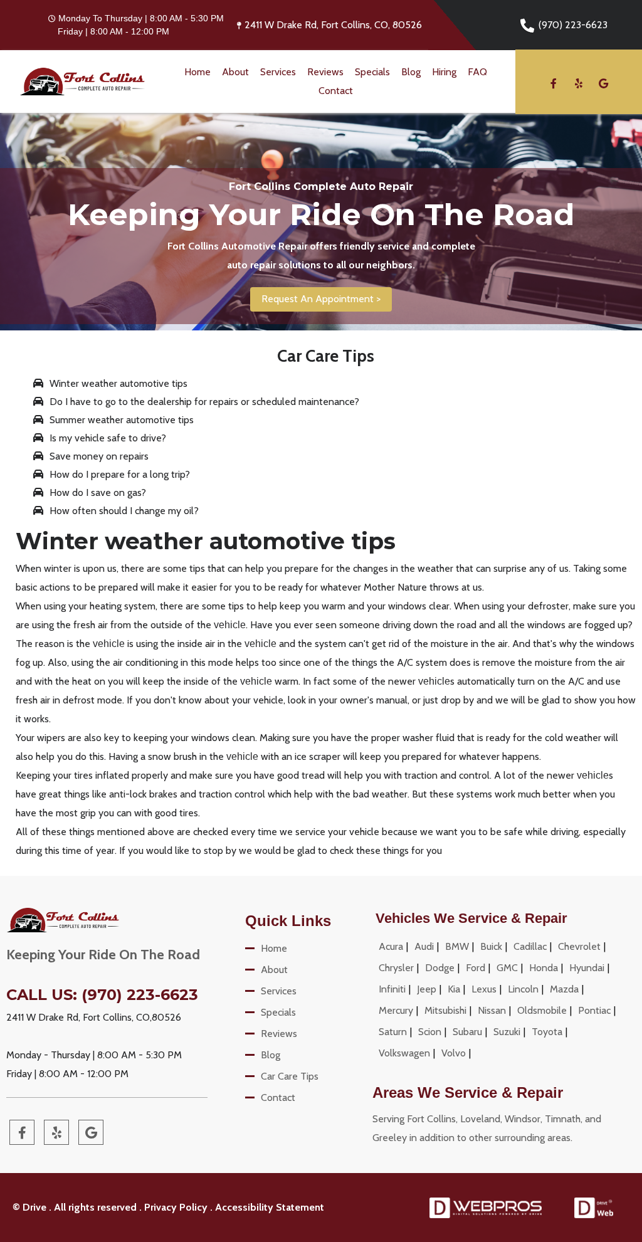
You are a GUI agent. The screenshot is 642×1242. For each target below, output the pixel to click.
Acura (391, 946)
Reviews (325, 72)
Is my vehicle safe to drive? (108, 438)
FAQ (477, 72)
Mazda (564, 989)
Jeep (426, 989)
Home (197, 72)
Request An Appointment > (321, 299)
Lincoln (523, 989)
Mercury (396, 1010)
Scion (429, 1032)
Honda (543, 968)
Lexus (484, 989)
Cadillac (530, 946)
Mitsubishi (445, 1010)
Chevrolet (579, 946)
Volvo (453, 1053)
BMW (457, 946)
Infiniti (392, 989)
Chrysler (396, 968)
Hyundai (586, 968)
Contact (335, 91)
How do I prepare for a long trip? (120, 474)
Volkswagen (404, 1053)
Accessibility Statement (269, 1207)
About (235, 72)
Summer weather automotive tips (122, 420)
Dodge (440, 968)
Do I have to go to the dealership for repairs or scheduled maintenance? (204, 402)
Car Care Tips (289, 1076)
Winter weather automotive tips (118, 383)
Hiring (444, 72)
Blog (411, 72)
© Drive (29, 1207)
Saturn (393, 1032)
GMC (507, 968)
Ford (475, 968)
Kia (454, 989)
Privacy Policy (176, 1207)
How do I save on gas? (98, 492)
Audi (424, 946)
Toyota (547, 1032)
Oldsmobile (542, 1010)
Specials (372, 72)
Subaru (467, 1032)
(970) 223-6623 (573, 25)
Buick (491, 946)
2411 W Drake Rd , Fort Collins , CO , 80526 (333, 25)
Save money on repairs (99, 456)
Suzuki (506, 1032)
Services (278, 72)
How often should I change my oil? (124, 511)
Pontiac (594, 1010)
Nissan (492, 1010)
